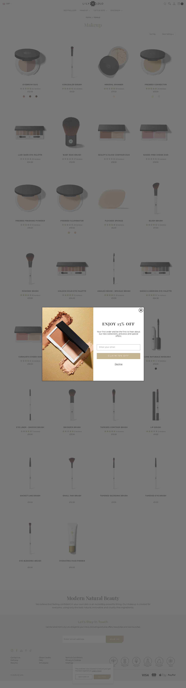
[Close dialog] (141, 310)
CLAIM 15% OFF (118, 356)
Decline (118, 364)
